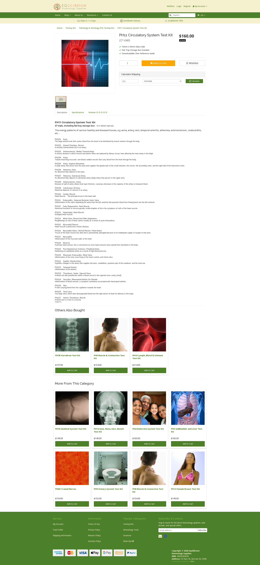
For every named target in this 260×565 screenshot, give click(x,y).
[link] (165, 536)
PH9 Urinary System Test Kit (108, 489)
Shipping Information (62, 535)
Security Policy (94, 541)
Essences (127, 535)
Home (57, 15)
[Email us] (160, 536)
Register (187, 6)
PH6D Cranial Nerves (65, 489)
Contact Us (107, 15)
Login (179, 6)
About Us (79, 15)
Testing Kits (70, 28)
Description (62, 112)
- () (201, 15)
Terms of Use (94, 524)
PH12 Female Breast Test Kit (185, 489)
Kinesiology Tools (131, 529)
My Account (58, 524)
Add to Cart (159, 63)
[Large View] (61, 102)
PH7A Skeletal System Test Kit (70, 428)
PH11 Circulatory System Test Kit (132, 28)
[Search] (170, 15)
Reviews (92, 112)
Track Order (58, 529)
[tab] (62, 112)
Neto (192, 561)
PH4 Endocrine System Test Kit (148, 428)
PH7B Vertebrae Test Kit (67, 355)
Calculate (195, 81)
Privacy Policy (94, 529)
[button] (192, 63)
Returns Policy (94, 535)
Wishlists (171, 6)
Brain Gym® (128, 541)
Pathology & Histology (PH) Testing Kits (96, 28)
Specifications (78, 112)
